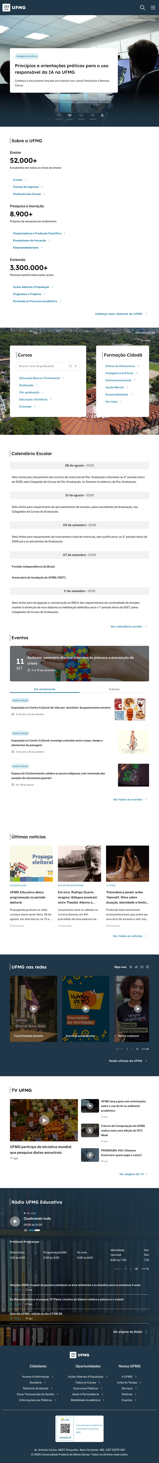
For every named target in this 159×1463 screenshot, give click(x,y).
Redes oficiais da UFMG (125, 1061)
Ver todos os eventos (127, 799)
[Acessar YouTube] (141, 967)
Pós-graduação (29, 392)
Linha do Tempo (127, 1382)
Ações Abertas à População (85, 1376)
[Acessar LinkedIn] (147, 967)
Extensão (25, 406)
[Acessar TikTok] (136, 967)
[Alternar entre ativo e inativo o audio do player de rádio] (25, 1230)
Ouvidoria (36, 1382)
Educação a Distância (33, 399)
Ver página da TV (132, 1174)
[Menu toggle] (153, 7)
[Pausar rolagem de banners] (102, 115)
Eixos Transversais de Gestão (35, 1394)
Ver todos (111, 401)
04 (93, 115)
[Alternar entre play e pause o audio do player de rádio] (15, 1221)
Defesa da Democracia (120, 366)
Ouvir (17, 1289)
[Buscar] (70, 366)
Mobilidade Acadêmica (85, 1400)
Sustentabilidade (116, 394)
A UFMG (127, 1376)
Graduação (26, 385)
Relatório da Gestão (35, 1388)
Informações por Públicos (35, 1400)
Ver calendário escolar (126, 626)
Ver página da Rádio (127, 1332)
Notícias (127, 1394)
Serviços (127, 1388)
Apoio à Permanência (85, 1394)
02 (69, 115)
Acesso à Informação (35, 1376)
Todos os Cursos (85, 1382)
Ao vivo (31, 1213)
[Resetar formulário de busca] (75, 366)
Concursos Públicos (85, 1388)
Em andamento (44, 689)
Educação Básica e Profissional (39, 378)
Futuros (114, 689)
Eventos (127, 1400)
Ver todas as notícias (127, 936)
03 (81, 115)
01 (58, 115)
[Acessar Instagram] (130, 967)
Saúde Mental (114, 387)
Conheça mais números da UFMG (118, 314)
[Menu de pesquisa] (142, 7)
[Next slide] (145, 1049)
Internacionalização (118, 380)
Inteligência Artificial (119, 373)
